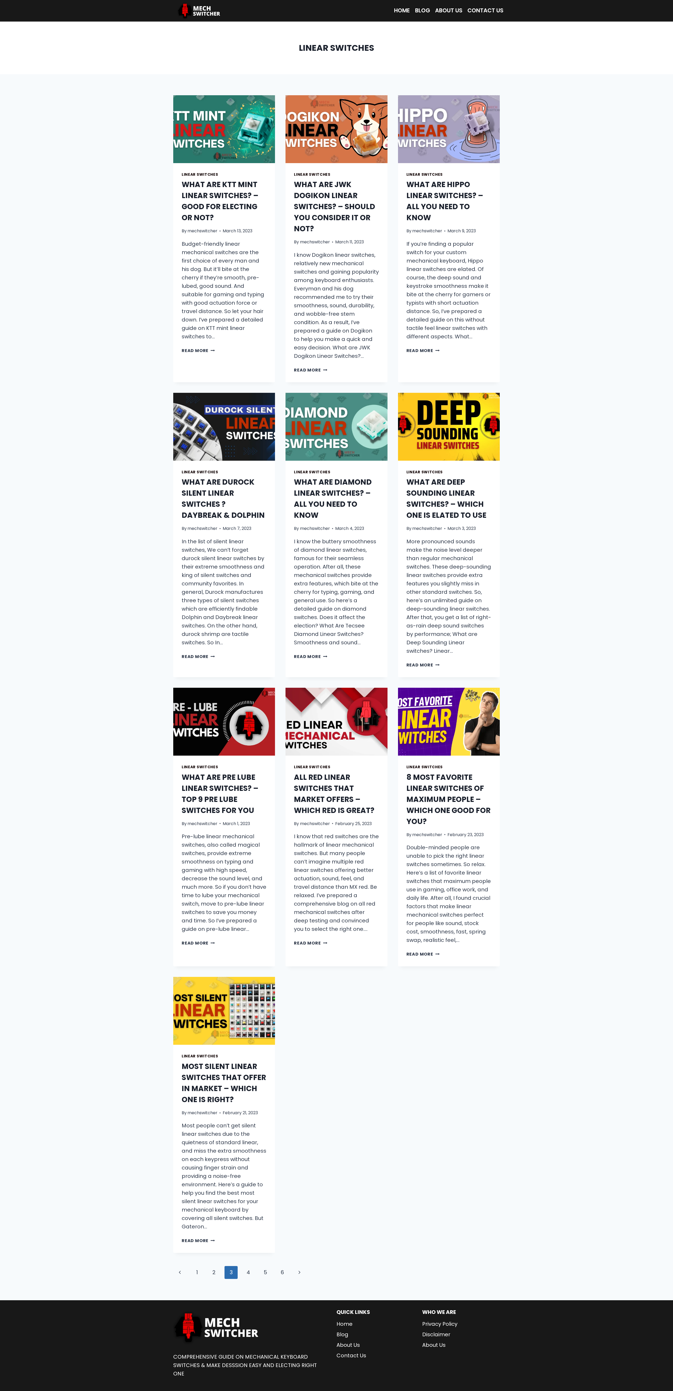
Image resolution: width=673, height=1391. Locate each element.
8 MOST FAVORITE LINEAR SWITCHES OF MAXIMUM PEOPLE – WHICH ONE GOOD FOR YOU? (448, 799)
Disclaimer (436, 1334)
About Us (448, 10)
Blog (422, 10)
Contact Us (485, 10)
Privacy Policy (439, 1324)
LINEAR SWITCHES (200, 174)
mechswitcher (202, 231)
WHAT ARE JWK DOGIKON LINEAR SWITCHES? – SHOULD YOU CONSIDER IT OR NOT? (334, 206)
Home (402, 10)
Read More (198, 351)
